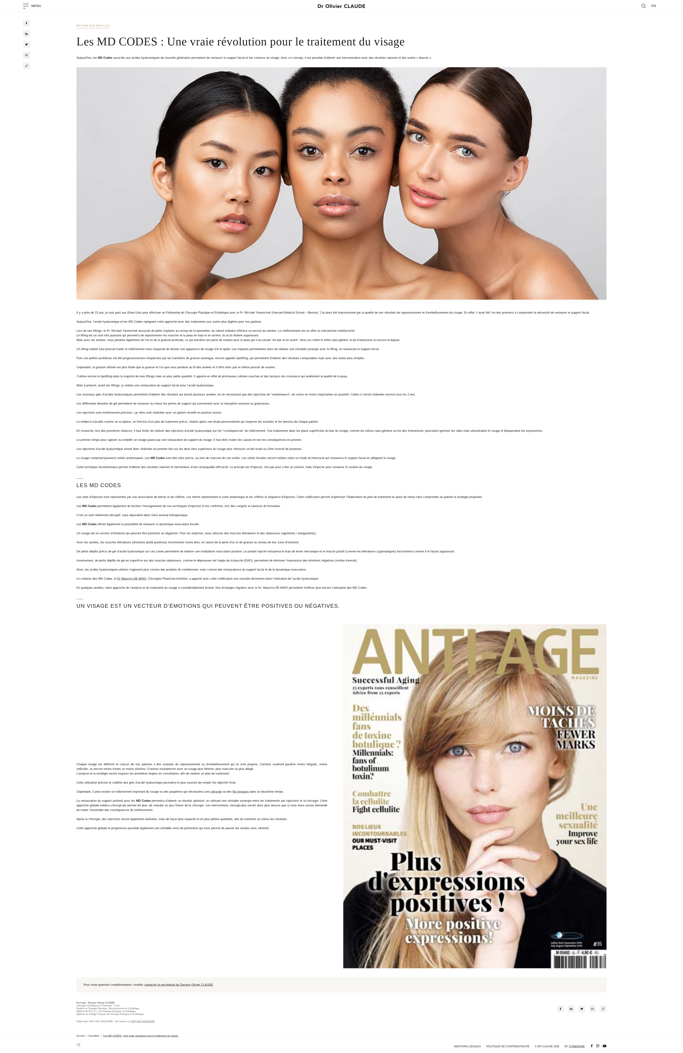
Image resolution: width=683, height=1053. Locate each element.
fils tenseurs (240, 791)
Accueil (80, 1035)
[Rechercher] (643, 6)
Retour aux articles (93, 25)
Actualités (93, 1035)
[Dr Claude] (341, 6)
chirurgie (216, 791)
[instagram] (596, 1046)
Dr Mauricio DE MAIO (131, 578)
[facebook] (590, 1046)
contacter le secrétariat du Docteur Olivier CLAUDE (178, 984)
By (575, 1046)
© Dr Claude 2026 (547, 1046)
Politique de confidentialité (507, 1046)
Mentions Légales (467, 1046)
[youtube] (603, 1046)
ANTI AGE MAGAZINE (143, 1021)
